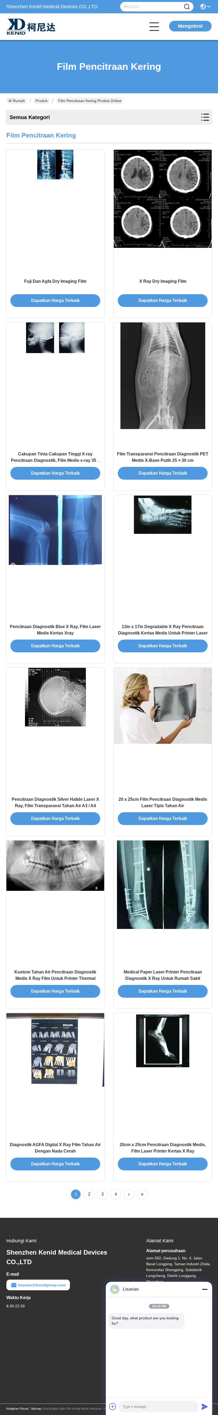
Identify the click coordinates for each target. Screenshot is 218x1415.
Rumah (19, 101)
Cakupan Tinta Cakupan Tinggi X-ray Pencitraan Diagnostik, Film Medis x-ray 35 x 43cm (55, 460)
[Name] (187, 6)
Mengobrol (190, 26)
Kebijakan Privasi (17, 1408)
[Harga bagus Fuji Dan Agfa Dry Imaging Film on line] (55, 212)
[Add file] (112, 1406)
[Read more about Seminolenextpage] (129, 1194)
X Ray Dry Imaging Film (162, 281)
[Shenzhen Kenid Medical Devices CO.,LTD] (35, 27)
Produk (42, 101)
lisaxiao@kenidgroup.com (42, 1285)
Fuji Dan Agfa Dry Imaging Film (55, 281)
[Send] (204, 1406)
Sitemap (36, 1408)
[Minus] (205, 1289)
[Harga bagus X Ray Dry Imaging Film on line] (163, 212)
